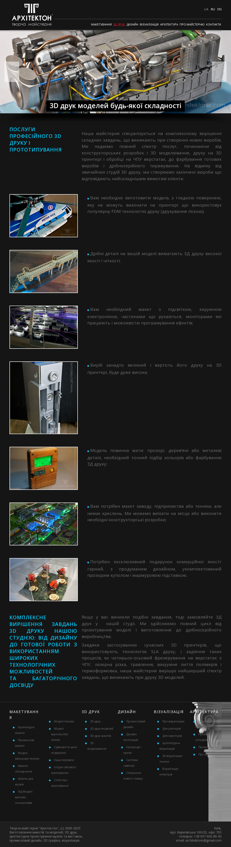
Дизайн (132, 24)
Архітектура (169, 24)
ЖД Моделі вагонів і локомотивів (23, 797)
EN (219, 9)
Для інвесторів (172, 736)
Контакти (213, 24)
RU (213, 9)
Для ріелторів (171, 729)
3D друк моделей (101, 729)
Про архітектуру (209, 754)
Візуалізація (149, 24)
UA (206, 9)
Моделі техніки (64, 721)
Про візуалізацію (173, 721)
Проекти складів (209, 747)
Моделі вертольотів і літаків (59, 734)
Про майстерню (192, 24)
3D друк (119, 24)
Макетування (101, 24)
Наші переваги (64, 760)
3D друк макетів (100, 736)
